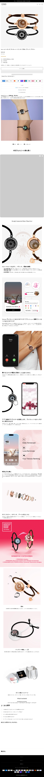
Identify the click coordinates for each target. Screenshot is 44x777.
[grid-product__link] (9, 733)
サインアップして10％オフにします (21, 767)
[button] (3, 56)
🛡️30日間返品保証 (22, 92)
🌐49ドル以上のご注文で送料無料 (22, 87)
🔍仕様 (22, 85)
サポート (21, 760)
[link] (4, 4)
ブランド (21, 756)
